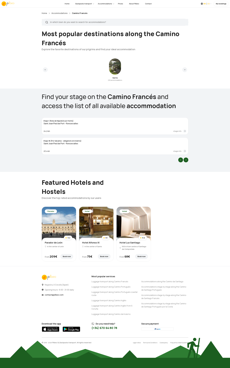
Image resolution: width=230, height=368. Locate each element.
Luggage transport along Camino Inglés (109, 300)
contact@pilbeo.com (54, 294)
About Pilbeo (134, 4)
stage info (177, 131)
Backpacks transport (83, 4)
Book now (67, 256)
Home (67, 4)
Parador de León (53, 242)
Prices (120, 4)
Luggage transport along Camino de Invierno (111, 314)
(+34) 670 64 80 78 (104, 328)
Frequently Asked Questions (179, 343)
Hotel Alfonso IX (91, 242)
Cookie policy (164, 343)
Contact (148, 4)
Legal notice (137, 343)
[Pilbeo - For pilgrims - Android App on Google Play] (71, 332)
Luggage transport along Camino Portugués (111, 286)
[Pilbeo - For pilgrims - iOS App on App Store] (51, 332)
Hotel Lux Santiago (130, 242)
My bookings (221, 4)
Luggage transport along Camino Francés (110, 281)
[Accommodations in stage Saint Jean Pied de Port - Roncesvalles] (184, 131)
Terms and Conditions (150, 343)
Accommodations (105, 4)
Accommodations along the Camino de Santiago (162, 281)
